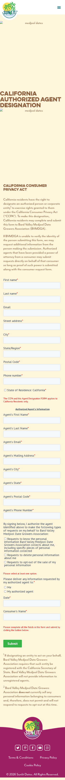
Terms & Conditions (20, 758)
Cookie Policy (32, 765)
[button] (59, 7)
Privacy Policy (48, 758)
